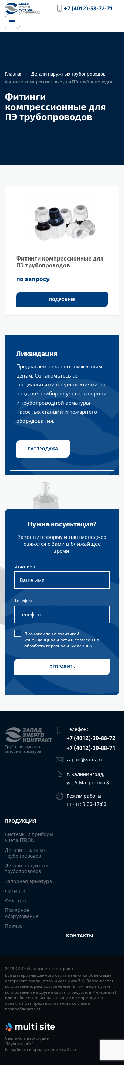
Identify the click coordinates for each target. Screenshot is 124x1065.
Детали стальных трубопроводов (25, 853)
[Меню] (12, 21)
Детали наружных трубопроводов (68, 74)
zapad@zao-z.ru (85, 759)
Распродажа (43, 449)
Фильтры (16, 900)
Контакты (79, 935)
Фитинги (15, 891)
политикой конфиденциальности (51, 637)
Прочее (14, 926)
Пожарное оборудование (22, 913)
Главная (13, 74)
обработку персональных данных (58, 646)
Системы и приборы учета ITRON (29, 837)
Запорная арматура (28, 881)
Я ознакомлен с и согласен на (67, 640)
